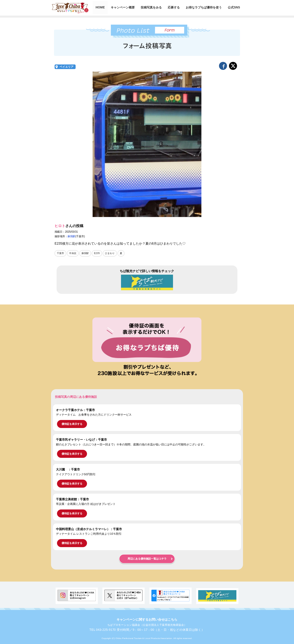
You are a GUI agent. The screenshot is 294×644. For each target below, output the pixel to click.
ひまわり (110, 253)
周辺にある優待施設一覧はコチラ (147, 558)
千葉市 (60, 253)
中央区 (72, 253)
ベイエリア (67, 66)
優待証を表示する (72, 423)
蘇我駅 (71, 236)
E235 (97, 253)
